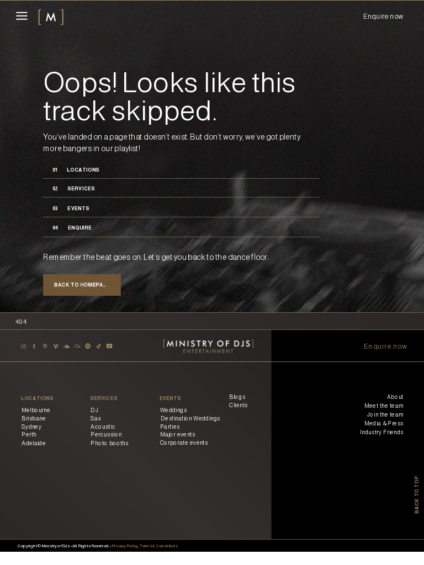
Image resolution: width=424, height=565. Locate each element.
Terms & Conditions (158, 545)
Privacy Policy (125, 545)
